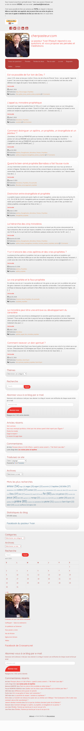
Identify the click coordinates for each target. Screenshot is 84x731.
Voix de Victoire (9, 633)
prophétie (24, 301)
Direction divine (20, 299)
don (26, 334)
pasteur (37, 155)
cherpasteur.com (44, 36)
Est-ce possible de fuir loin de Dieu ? (26, 74)
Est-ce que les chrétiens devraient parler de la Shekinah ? (43, 702)
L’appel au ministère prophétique (24, 102)
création (59, 490)
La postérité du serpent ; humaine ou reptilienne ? (30, 695)
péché (49, 501)
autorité (47, 486)
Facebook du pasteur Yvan (21, 523)
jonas (24, 94)
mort (51, 498)
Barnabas (18, 185)
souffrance (24, 505)
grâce (20, 94)
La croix (60, 61)
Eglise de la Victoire (11, 637)
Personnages (23, 92)
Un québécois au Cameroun (13, 626)
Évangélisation (25, 152)
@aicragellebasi (51, 716)
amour (13, 486)
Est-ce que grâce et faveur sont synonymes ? (27, 693)
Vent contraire (11, 426)
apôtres (18, 334)
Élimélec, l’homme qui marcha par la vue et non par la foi (29, 707)
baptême (57, 486)
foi (47, 493)
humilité (71, 494)
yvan (6, 707)
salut (10, 505)
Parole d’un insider (12, 431)
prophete (37, 94)
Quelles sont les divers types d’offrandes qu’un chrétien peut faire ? (47, 688)
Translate (21, 463)
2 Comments (46, 94)
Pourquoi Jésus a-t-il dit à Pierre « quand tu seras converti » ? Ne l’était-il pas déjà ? (38, 447)
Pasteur (39, 152)
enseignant (23, 155)
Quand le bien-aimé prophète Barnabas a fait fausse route (38, 163)
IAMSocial (31, 716)
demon (71, 490)
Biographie (69, 61)
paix (56, 498)
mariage (35, 498)
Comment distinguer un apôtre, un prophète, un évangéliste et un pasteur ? (41, 132)
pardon (29, 94)
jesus (12, 497)
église (32, 505)
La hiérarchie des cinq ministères (24, 223)
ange (23, 487)
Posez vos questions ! (15, 61)
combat (32, 490)
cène (65, 490)
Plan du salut (51, 61)
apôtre (18, 155)
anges (30, 486)
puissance (39, 502)
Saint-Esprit (26, 360)
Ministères (19, 120)
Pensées (27, 61)
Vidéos (10, 66)
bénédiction (11, 490)
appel (22, 334)
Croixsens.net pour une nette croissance (17, 619)
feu (40, 494)
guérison (63, 494)
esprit (36, 494)
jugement (27, 498)
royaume (58, 502)
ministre (40, 243)
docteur (22, 243)
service (56, 243)
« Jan (7, 592)
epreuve (28, 494)
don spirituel (19, 362)
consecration (51, 490)
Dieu (17, 92)
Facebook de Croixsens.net (19, 645)
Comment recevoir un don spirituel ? (26, 342)
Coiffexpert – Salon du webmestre (15, 623)
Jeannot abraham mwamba (13, 702)
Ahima (7, 698)
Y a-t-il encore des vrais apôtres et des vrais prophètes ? (37, 251)
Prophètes (30, 92)
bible (67, 486)
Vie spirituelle (33, 183)
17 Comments (51, 155)
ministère (35, 243)
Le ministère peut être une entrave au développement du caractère (37, 311)
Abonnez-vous (14, 410)
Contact (17, 66)
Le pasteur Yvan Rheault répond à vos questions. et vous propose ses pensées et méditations (53, 43)
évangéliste (30, 155)
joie (20, 498)
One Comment (27, 122)
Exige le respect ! (12, 434)
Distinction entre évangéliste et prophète (28, 193)
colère (22, 489)
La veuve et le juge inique (14, 436)
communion (41, 490)
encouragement (26, 185)
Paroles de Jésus (38, 61)
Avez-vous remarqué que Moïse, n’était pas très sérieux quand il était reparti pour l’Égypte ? (35, 428)
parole (71, 498)
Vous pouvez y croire (11, 630)
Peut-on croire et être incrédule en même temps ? (35, 686)
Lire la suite (10, 86)
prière (33, 94)
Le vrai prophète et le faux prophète (26, 279)
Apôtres (18, 152)
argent (38, 486)
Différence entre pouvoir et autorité (26, 691)
